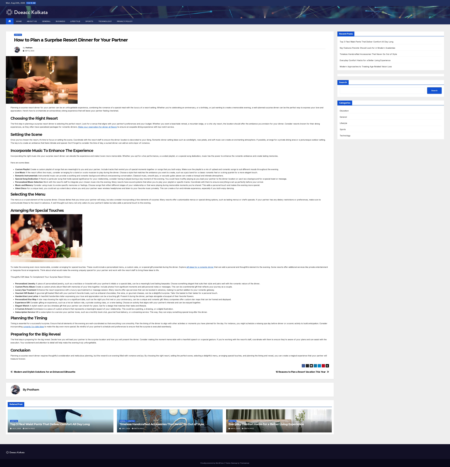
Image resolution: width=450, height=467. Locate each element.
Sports (89, 21)
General (46, 21)
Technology (105, 21)
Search (343, 82)
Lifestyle (75, 21)
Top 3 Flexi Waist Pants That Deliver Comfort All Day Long (50, 424)
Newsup (234, 463)
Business (60, 21)
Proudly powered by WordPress (212, 463)
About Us (32, 21)
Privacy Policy (125, 21)
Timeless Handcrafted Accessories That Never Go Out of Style (161, 424)
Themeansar (244, 463)
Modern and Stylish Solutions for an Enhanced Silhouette (44, 372)
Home (19, 21)
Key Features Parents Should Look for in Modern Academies (367, 48)
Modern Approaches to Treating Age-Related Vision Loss (366, 66)
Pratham (29, 48)
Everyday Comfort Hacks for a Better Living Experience (266, 424)
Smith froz (30, 428)
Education (344, 111)
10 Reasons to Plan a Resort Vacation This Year (301, 372)
